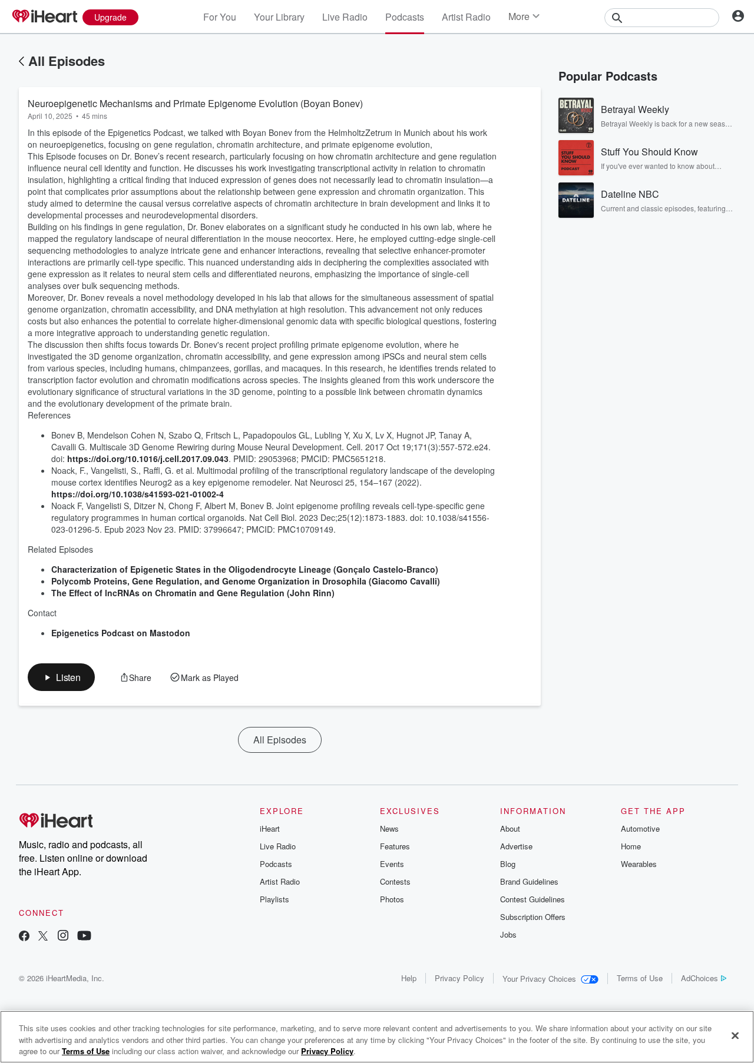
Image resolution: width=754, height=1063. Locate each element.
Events (392, 863)
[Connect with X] (43, 937)
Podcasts (404, 17)
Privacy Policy (459, 978)
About (510, 828)
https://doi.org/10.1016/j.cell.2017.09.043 (148, 458)
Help (408, 978)
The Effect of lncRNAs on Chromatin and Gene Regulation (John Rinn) (193, 593)
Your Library (279, 17)
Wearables (639, 863)
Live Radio (345, 17)
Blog (507, 863)
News (389, 828)
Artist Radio (466, 17)
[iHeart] (44, 17)
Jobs (508, 934)
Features (395, 846)
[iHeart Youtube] (84, 937)
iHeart (270, 828)
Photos (392, 899)
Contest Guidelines (532, 899)
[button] (61, 677)
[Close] (735, 1035)
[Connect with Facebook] (24, 937)
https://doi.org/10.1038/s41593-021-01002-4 (137, 494)
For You (219, 17)
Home (631, 846)
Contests (395, 881)
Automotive (640, 828)
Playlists (274, 899)
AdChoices (699, 978)
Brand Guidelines (529, 881)
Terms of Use (640, 978)
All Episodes (66, 60)
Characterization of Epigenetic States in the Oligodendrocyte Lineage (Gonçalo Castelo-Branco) (244, 569)
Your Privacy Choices (539, 978)
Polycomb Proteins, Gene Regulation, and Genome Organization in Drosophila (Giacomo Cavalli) (245, 581)
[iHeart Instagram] (63, 937)
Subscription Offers (533, 916)
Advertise (516, 846)
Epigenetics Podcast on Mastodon (120, 633)
